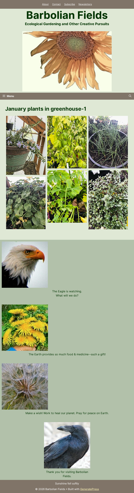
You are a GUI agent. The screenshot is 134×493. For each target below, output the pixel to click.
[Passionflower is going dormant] (67, 142)
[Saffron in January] (108, 142)
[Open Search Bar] (130, 96)
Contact (56, 4)
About (45, 4)
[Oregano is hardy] (108, 199)
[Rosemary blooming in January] (26, 145)
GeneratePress (89, 489)
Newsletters (85, 4)
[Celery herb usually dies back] (67, 196)
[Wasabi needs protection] (26, 203)
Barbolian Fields (67, 15)
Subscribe (69, 4)
